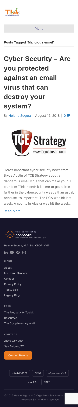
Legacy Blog (12, 295)
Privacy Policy (13, 284)
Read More (12, 211)
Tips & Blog (11, 289)
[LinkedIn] (6, 252)
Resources (10, 317)
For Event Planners (15, 273)
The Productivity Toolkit (19, 312)
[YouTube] (12, 252)
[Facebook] (18, 252)
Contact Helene (18, 355)
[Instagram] (24, 252)
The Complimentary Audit (20, 323)
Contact (9, 278)
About (8, 267)
